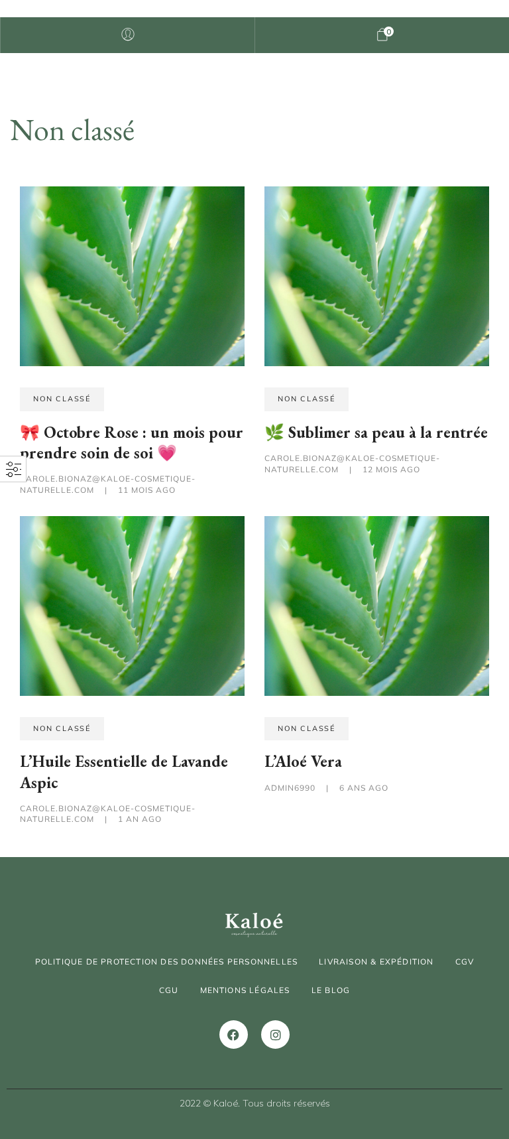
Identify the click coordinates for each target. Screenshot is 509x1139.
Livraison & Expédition (376, 962)
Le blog (330, 990)
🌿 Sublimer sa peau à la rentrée (376, 432)
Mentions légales (245, 990)
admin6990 (291, 788)
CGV (465, 962)
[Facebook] (233, 1034)
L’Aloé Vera (303, 761)
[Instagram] (275, 1034)
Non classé (62, 398)
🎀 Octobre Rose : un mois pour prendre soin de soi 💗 (131, 442)
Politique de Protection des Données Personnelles (166, 962)
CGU (169, 990)
